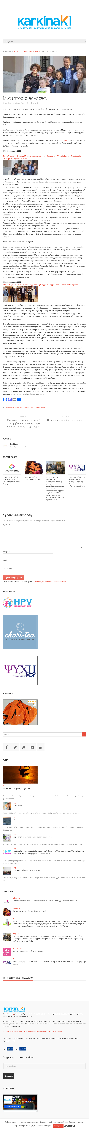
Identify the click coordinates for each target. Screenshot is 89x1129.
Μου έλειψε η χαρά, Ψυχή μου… (17, 788)
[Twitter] (15, 747)
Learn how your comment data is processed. (49, 582)
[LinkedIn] (40, 747)
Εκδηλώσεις (16, 898)
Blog (4, 786)
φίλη (66, 140)
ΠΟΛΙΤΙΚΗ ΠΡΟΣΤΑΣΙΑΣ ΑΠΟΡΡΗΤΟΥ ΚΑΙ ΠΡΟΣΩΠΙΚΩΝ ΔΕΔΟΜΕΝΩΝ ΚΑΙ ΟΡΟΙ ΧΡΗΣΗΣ (32, 1031)
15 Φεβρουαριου (9, 407)
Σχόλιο (6, 525)
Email (5, 560)
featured (17, 407)
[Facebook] (7, 747)
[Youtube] (24, 747)
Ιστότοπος (7, 568)
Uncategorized (17, 949)
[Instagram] (32, 747)
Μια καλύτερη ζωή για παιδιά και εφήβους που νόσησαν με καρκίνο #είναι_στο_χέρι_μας (23, 423)
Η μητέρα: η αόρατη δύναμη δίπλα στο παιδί (33, 478)
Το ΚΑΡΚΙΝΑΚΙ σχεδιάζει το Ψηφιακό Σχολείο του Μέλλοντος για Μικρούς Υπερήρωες (11, 480)
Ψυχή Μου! (17, 805)
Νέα (14, 919)
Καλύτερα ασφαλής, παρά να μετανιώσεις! (28, 951)
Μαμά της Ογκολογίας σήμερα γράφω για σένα (32, 837)
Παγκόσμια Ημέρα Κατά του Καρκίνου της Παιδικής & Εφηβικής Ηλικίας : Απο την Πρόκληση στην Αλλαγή (76, 481)
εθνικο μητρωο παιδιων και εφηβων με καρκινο (33, 407)
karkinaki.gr (9, 1014)
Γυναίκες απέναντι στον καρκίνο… (27, 870)
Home (16, 51)
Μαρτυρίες (16, 908)
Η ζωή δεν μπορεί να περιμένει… (65, 420)
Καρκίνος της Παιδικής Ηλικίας (30, 51)
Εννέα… (16, 820)
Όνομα (6, 552)
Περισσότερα (69, 1126)
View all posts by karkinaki (19, 447)
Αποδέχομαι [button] (58, 1126)
